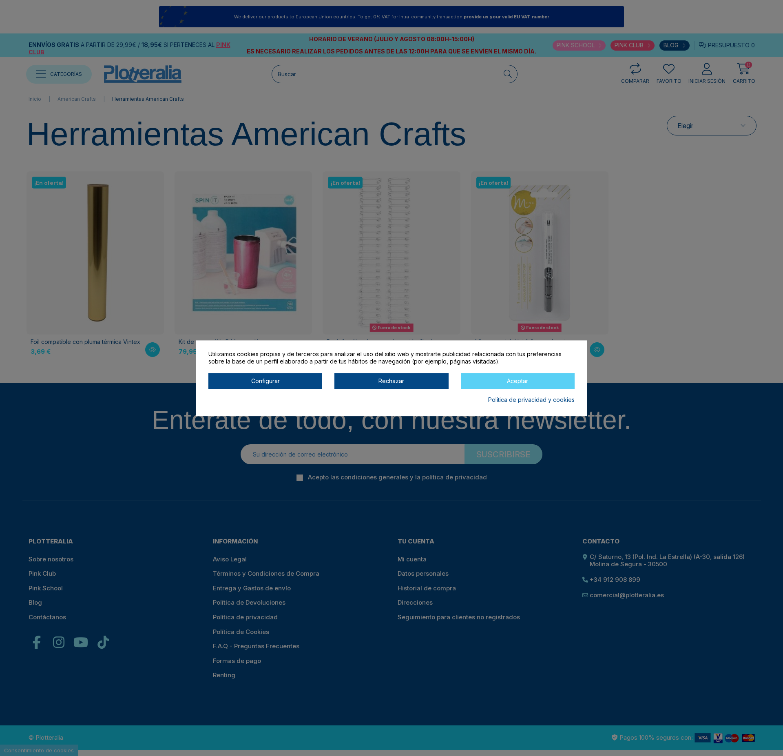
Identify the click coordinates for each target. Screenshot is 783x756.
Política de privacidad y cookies (531, 399)
